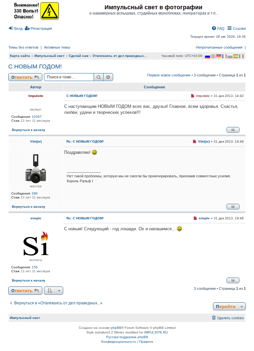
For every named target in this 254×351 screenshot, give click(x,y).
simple (35, 218)
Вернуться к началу (28, 130)
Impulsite (35, 96)
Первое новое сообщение (168, 75)
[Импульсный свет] (34, 10)
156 (35, 267)
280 (35, 193)
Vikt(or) (36, 141)
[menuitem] (15, 28)
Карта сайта (20, 56)
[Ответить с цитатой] (233, 130)
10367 (37, 116)
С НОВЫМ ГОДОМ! (35, 66)
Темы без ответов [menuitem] (23, 47)
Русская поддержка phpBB (127, 337)
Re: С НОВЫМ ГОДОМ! (85, 141)
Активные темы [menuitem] (57, 47)
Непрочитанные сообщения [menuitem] (219, 47)
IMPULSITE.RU (156, 332)
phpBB (116, 327)
